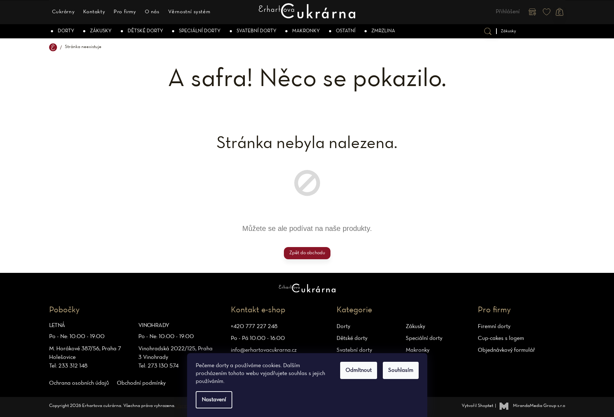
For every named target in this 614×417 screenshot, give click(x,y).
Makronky (417, 350)
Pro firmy (125, 11)
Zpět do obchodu (307, 253)
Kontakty (94, 11)
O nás (152, 11)
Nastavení (214, 399)
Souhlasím (400, 370)
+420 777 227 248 (254, 326)
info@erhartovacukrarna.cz (264, 350)
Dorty (343, 326)
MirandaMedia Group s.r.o (539, 406)
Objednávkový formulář (506, 350)
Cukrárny (63, 11)
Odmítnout (359, 370)
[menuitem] (63, 31)
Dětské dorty (352, 338)
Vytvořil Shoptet (477, 406)
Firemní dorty (494, 326)
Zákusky (415, 326)
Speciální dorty (424, 338)
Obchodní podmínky (141, 383)
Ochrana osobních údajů (79, 383)
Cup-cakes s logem (501, 338)
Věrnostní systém (189, 11)
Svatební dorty (354, 350)
